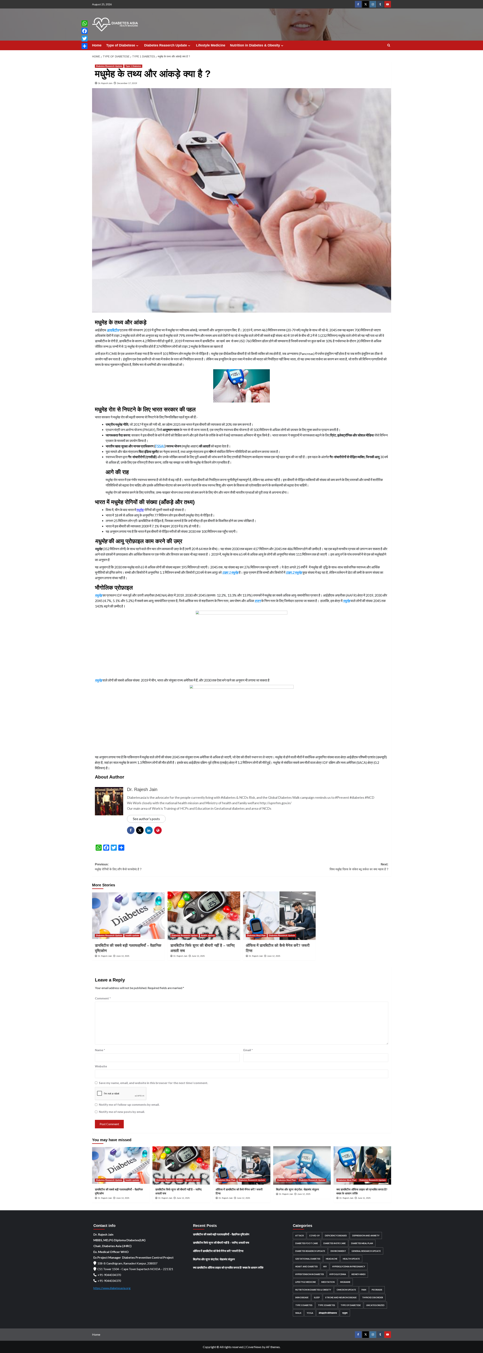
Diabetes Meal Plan (256, 935)
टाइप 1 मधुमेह (230, 572)
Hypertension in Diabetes (309, 1274)
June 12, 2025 (273, 956)
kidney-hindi (358, 1274)
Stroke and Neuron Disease (341, 1297)
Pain (363, 1289)
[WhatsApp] (84, 23)
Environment (338, 1251)
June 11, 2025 (364, 1198)
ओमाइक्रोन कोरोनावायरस (328, 1313)
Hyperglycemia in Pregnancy (348, 1266)
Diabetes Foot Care (306, 1243)
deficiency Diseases (336, 1235)
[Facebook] (84, 31)
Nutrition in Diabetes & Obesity (255, 45)
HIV (325, 1266)
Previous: (118, 867)
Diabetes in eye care (334, 1243)
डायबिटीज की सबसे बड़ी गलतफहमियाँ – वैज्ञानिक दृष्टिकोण (221, 1234)
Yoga (310, 1313)
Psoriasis (377, 1289)
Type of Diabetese (120, 45)
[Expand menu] (137, 45)
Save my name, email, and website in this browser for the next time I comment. (153, 1083)
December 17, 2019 (127, 83)
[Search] (388, 45)
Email (248, 1050)
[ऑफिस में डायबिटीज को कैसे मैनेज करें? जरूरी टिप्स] (279, 915)
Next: (359, 867)
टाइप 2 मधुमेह (294, 572)
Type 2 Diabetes (326, 1305)
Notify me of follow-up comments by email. (129, 1104)
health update (132, 935)
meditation (328, 1282)
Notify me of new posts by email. (122, 1111)
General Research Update (366, 1251)
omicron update (346, 1289)
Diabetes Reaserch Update (165, 45)
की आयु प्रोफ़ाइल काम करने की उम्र (138, 541)
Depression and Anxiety (365, 1235)
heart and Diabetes (306, 1266)
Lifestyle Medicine (210, 45)
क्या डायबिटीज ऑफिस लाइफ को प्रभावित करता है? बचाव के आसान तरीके (228, 1267)
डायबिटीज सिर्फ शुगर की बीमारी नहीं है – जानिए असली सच (221, 1242)
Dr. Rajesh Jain (105, 83)
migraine (345, 1282)
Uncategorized (375, 1305)
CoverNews (253, 1347)
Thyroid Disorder (372, 1297)
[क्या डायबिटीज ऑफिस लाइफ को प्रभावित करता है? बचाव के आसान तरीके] (362, 1165)
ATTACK (299, 1235)
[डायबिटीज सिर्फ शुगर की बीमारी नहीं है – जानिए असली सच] (204, 915)
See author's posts (146, 819)
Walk (298, 1313)
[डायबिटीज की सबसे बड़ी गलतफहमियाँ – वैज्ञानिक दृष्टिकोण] (128, 915)
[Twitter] (84, 38)
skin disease (301, 1297)
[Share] (84, 46)
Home (97, 45)
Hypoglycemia (337, 1274)
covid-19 (314, 1235)
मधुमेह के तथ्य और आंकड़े (120, 322)
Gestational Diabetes (307, 1258)
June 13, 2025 (198, 956)
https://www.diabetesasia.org (112, 1288)
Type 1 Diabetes (133, 66)
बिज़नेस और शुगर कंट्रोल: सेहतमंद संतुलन (297, 1189)
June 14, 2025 (122, 956)
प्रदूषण (345, 1313)
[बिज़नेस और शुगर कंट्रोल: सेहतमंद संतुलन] (302, 1165)
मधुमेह (140, 510)
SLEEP (317, 1297)
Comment (103, 998)
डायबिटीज (113, 330)
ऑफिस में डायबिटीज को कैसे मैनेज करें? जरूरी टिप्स (218, 1251)
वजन (258, 601)
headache (331, 1258)
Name (100, 1050)
